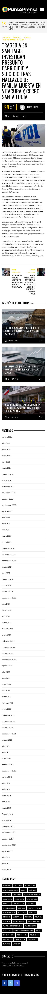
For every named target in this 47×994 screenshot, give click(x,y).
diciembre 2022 (8, 641)
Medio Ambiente (34, 908)
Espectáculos (18, 903)
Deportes (17, 894)
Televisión (34, 935)
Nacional (17, 37)
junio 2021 (6, 752)
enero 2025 (6, 542)
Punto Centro (34, 921)
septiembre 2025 (9, 505)
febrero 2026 (7, 474)
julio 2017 (6, 857)
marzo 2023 (6, 622)
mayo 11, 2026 (13, 340)
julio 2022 (6, 671)
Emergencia (32, 899)
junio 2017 (6, 863)
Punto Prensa (32, 106)
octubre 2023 (7, 591)
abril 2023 (6, 616)
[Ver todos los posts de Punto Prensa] (22, 107)
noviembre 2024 (8, 554)
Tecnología (22, 935)
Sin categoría (8, 935)
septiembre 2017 (9, 845)
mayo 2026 (6, 455)
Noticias (32, 912)
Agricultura (30, 885)
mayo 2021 (6, 758)
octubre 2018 (7, 764)
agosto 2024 (7, 566)
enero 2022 (6, 709)
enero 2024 (6, 585)
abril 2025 (6, 529)
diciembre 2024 (8, 548)
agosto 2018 (7, 777)
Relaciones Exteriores (23, 930)
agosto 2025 (7, 511)
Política (38, 917)
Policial (27, 37)
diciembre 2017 (8, 826)
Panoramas (17, 917)
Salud (38, 930)
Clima (23, 890)
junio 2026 (6, 449)
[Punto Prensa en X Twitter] (10, 983)
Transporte (20, 939)
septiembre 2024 (9, 560)
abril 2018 (6, 801)
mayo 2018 (6, 795)
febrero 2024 (7, 579)
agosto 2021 (7, 739)
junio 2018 (6, 789)
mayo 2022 (6, 684)
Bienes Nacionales (10, 890)
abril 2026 (6, 461)
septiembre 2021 (9, 733)
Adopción (18, 885)
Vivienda (16, 944)
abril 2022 (6, 690)
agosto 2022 (7, 665)
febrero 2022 (7, 702)
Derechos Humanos (32, 894)
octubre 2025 (7, 498)
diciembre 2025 (8, 486)
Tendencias (7, 939)
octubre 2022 (7, 653)
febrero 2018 (7, 814)
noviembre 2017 (8, 832)
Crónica (32, 890)
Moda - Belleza (9, 912)
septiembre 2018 (9, 770)
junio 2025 (6, 523)
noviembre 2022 (8, 647)
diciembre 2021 (8, 715)
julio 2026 (6, 443)
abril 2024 (6, 573)
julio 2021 (6, 746)
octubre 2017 (7, 838)
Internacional (9, 908)
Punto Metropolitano (13, 39)
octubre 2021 (7, 727)
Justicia (21, 908)
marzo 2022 (6, 696)
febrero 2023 (7, 628)
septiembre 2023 (9, 597)
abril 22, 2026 (13, 379)
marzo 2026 (6, 468)
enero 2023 (6, 634)
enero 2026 (6, 480)
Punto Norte (30, 926)
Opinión (6, 917)
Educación (19, 899)
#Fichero (6, 37)
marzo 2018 (6, 807)
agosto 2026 (7, 437)
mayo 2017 (6, 869)
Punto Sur (7, 930)
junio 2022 (6, 678)
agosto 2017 (7, 851)
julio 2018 (6, 783)
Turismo (6, 944)
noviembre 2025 (8, 492)
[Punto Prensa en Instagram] (17, 983)
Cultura (6, 894)
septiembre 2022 (9, 659)
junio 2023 (6, 604)
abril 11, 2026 (13, 417)
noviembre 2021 (8, 721)
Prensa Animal (19, 921)
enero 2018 (6, 820)
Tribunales (32, 939)
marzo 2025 (6, 535)
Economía (7, 899)
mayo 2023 (6, 610)
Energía (6, 903)
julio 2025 (6, 517)
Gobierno (31, 903)
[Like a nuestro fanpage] (4, 983)
